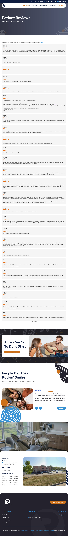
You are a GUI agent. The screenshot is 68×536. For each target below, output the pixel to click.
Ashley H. (5, 301)
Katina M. (5, 115)
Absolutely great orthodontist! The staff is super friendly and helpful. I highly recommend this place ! (20, 211)
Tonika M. (5, 157)
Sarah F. (4, 66)
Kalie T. (4, 216)
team (41, 42)
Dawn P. (4, 281)
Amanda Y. (5, 250)
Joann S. (5, 45)
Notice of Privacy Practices (37, 530)
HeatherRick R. (6, 86)
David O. (4, 126)
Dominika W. (5, 206)
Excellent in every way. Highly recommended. (11, 152)
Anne (4, 168)
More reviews (34, 321)
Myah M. (4, 57)
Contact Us (52, 5)
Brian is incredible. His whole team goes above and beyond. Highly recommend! (17, 81)
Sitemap (22, 530)
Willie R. (4, 178)
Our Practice (26, 5)
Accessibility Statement (49, 530)
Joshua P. (5, 76)
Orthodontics (34, 5)
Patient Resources (43, 5)
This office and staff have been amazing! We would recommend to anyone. (16, 233)
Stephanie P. (5, 238)
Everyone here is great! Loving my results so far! (11, 62)
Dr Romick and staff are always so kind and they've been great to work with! (16, 255)
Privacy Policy (28, 530)
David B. (4, 312)
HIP (37, 532)
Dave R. (4, 147)
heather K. (5, 228)
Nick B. (4, 95)
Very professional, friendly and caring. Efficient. (11, 297)
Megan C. (5, 192)
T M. (4, 259)
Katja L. (4, 270)
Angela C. (5, 292)
